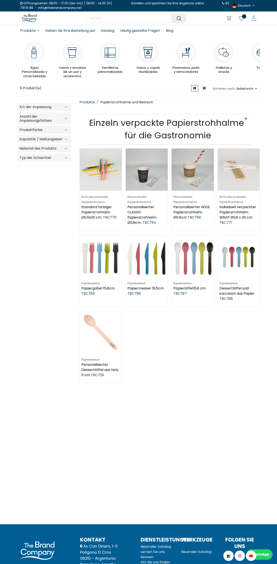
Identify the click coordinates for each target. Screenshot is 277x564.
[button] (235, 88)
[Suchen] (179, 18)
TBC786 (134, 293)
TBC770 (109, 217)
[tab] (170, 129)
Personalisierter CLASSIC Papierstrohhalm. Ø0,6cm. (142, 215)
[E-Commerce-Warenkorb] (228, 18)
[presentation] (21, 56)
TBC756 (194, 217)
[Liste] (204, 88)
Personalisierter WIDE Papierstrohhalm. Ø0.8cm (191, 212)
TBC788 (226, 298)
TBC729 (97, 374)
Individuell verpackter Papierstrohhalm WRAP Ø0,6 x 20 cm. (237, 212)
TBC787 (180, 293)
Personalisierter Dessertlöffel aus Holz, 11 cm (100, 369)
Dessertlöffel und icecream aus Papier (236, 291)
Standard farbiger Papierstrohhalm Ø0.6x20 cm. (96, 212)
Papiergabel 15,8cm (98, 288)
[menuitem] (31, 30)
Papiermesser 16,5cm (145, 288)
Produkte (87, 102)
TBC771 (225, 222)
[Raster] (194, 88)
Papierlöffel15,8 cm (189, 288)
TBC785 (88, 293)
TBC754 (149, 222)
